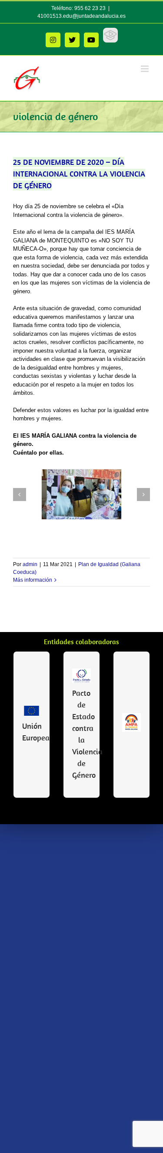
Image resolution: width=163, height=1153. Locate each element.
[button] (19, 494)
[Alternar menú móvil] (145, 68)
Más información (32, 580)
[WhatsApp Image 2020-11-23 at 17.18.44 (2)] (81, 494)
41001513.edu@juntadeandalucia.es (81, 16)
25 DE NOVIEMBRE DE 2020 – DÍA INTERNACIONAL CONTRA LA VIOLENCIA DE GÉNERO (79, 173)
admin (30, 564)
